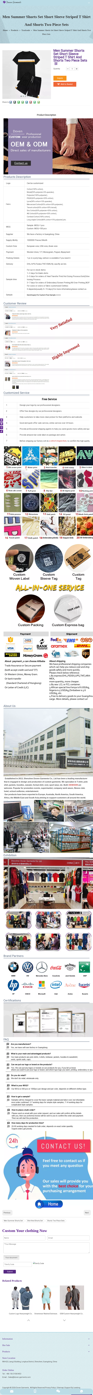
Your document (11, 1258)
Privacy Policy (50, 1388)
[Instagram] (1, 427)
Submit (10, 1272)
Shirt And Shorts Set (35, 1221)
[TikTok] (1, 431)
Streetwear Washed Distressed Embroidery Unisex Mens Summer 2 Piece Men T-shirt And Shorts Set (46, 1314)
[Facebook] (1, 420)
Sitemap (60, 1388)
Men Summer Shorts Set (13, 1221)
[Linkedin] (1, 423)
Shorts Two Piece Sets (56, 1221)
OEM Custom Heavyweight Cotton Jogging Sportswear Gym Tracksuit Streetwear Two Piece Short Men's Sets (72, 1314)
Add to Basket (67, 84)
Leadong (77, 1388)
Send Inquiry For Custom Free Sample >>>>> (44, 295)
